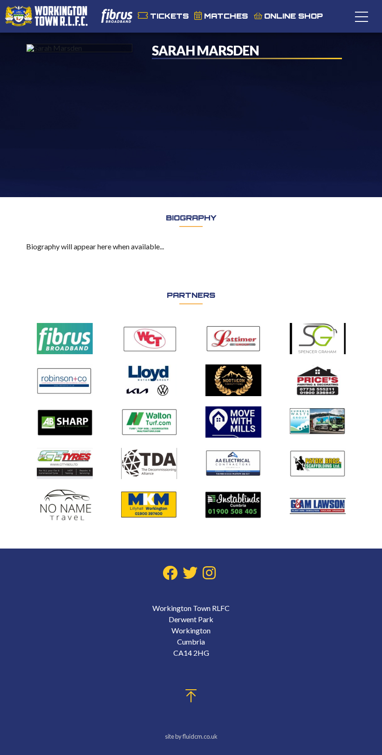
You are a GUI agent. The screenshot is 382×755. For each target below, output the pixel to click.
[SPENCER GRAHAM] (317, 339)
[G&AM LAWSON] (317, 505)
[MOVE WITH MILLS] (233, 422)
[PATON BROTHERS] (317, 464)
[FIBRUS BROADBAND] (64, 339)
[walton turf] (149, 422)
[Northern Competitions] (233, 380)
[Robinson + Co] (64, 381)
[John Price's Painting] (317, 381)
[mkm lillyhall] (149, 505)
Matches (226, 16)
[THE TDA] (149, 464)
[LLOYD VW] (149, 381)
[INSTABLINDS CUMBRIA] (233, 505)
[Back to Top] (191, 698)
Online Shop (293, 16)
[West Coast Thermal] (149, 339)
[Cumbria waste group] (317, 422)
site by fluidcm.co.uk (191, 736)
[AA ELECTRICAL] (233, 464)
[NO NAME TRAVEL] (64, 505)
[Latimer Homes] (233, 339)
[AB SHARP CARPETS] (64, 422)
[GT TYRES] (64, 464)
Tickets (169, 16)
